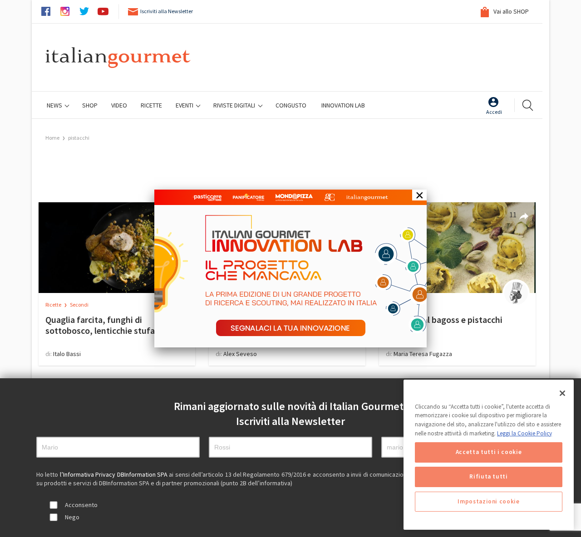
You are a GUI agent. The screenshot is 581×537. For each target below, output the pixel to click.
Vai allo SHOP (510, 11)
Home (52, 137)
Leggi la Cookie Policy (524, 433)
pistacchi (78, 137)
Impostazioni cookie (488, 501)
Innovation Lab (343, 105)
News (55, 105)
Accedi (494, 111)
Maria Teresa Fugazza (423, 354)
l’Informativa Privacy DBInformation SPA (114, 474)
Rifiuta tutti (488, 477)
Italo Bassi (67, 354)
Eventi (185, 105)
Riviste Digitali (234, 105)
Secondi (79, 304)
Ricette (53, 304)
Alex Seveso (240, 354)
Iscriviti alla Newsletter (166, 11)
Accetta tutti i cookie (489, 452)
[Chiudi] (562, 393)
